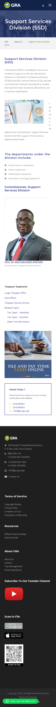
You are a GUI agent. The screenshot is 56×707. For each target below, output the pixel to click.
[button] (20, 701)
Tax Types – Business (17, 317)
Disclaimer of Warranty (16, 515)
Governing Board (13, 570)
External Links (11, 537)
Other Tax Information (18, 321)
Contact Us (14, 476)
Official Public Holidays (15, 534)
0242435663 (19, 407)
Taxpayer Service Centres (17, 302)
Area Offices (10, 297)
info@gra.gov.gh (21, 411)
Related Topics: (12, 307)
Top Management (13, 566)
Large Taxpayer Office (15, 292)
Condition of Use (13, 511)
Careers (8, 562)
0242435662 (19, 403)
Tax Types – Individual (18, 312)
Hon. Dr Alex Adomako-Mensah (24, 262)
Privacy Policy (11, 507)
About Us (9, 559)
